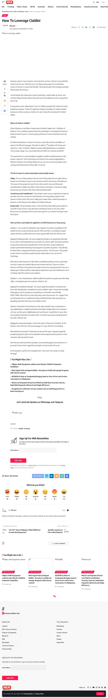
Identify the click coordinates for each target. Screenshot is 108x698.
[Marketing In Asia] (10, 2)
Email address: (14, 450)
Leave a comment (60, 543)
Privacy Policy (28, 694)
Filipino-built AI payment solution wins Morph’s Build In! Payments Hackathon (13, 577)
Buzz (4, 15)
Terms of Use (39, 694)
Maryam (12, 26)
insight (20, 428)
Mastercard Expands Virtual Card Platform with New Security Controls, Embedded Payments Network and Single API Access (93, 580)
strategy (27, 428)
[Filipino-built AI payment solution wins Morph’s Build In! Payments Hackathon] (14, 565)
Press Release (8, 572)
